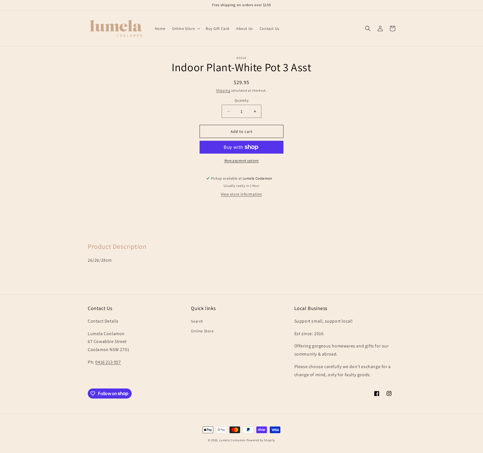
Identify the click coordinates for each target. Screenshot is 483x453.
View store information (241, 194)
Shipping (223, 90)
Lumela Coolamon (232, 440)
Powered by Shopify (261, 440)
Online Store (202, 330)
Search (197, 321)
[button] (185, 28)
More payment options (241, 160)
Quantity (241, 100)
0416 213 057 (108, 362)
